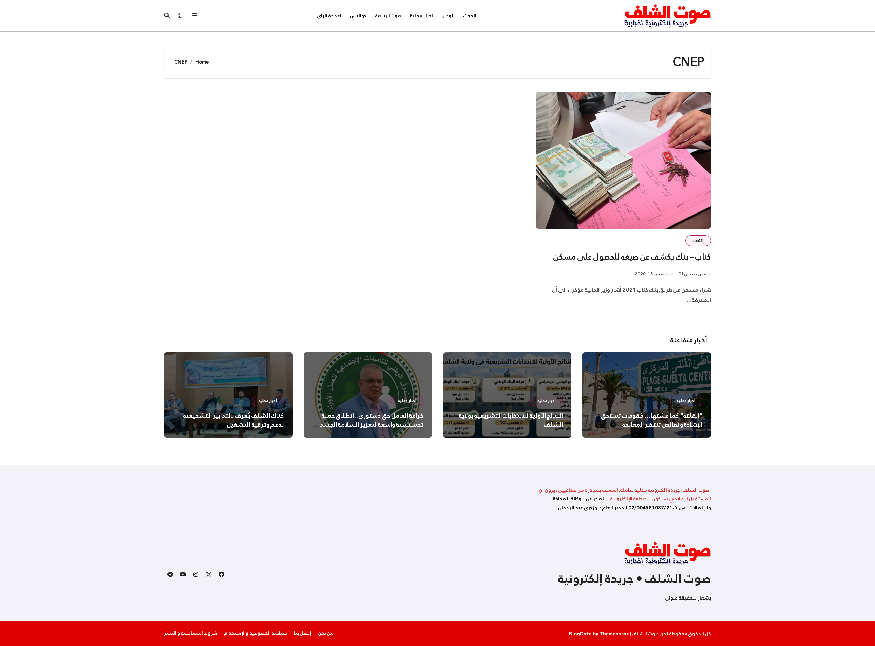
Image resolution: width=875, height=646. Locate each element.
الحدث (469, 15)
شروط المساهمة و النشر (190, 633)
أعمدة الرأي (329, 15)
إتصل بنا (302, 633)
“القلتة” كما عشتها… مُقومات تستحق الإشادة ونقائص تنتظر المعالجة (651, 420)
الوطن (448, 15)
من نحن (326, 633)
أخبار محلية (421, 15)
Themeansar (614, 633)
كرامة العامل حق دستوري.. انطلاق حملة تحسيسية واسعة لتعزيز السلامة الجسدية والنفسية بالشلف (369, 424)
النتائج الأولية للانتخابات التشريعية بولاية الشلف (511, 420)
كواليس (358, 15)
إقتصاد (698, 240)
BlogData (580, 633)
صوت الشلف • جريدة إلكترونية (634, 579)
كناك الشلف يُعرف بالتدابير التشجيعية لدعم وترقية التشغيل (233, 420)
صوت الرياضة (388, 15)
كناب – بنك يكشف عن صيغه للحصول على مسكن (632, 256)
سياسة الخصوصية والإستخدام (255, 633)
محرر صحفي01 (692, 274)
